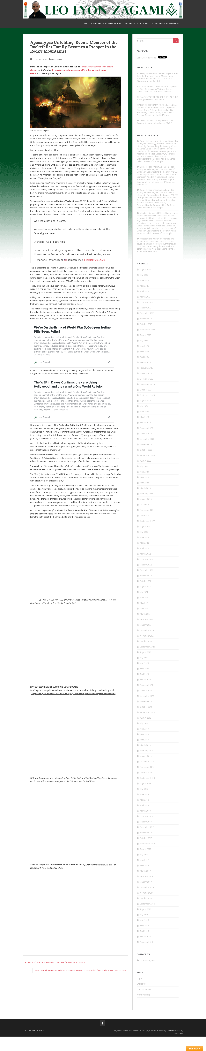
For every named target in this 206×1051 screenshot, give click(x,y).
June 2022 (144, 537)
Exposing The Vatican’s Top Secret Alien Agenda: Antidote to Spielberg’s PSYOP (155, 121)
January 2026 (146, 307)
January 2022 (146, 564)
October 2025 (146, 324)
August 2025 (145, 335)
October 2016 (146, 898)
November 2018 (147, 767)
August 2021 (145, 586)
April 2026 (144, 291)
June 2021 (144, 597)
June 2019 (144, 728)
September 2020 (147, 646)
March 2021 (145, 614)
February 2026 (146, 302)
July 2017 (144, 854)
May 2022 (144, 542)
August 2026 (145, 269)
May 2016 (144, 925)
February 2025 (146, 368)
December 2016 (147, 887)
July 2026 (144, 275)
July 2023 (144, 466)
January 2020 (146, 690)
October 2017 (146, 838)
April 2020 (144, 674)
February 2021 (146, 619)
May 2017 (144, 865)
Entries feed (142, 983)
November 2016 (147, 892)
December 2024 (147, 378)
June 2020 (144, 663)
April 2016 (144, 931)
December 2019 (147, 696)
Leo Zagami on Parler (34, 1031)
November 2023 (147, 444)
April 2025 (144, 357)
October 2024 (146, 389)
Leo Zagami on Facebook (136, 23)
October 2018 (146, 772)
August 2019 (145, 717)
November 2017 (147, 832)
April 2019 (144, 739)
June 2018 (144, 794)
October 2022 (146, 515)
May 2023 (144, 477)
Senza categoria (147, 960)
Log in (139, 978)
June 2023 (144, 471)
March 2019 (145, 745)
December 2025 (147, 313)
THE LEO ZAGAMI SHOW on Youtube (106, 23)
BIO (85, 23)
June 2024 (144, 411)
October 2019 (146, 707)
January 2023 (146, 499)
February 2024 (146, 428)
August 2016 (145, 909)
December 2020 (147, 630)
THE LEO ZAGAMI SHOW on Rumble (166, 23)
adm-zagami (56, 59)
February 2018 (146, 816)
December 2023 (147, 439)
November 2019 (147, 701)
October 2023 (146, 450)
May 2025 (144, 351)
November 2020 (147, 635)
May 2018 (144, 799)
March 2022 (145, 553)
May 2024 (144, 417)
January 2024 (146, 433)
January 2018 (146, 821)
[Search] (176, 40)
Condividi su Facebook (147, 57)
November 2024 (147, 384)
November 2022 (147, 510)
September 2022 (147, 521)
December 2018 (147, 761)
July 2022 (144, 532)
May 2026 (144, 285)
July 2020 (144, 657)
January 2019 (146, 756)
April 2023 (144, 482)
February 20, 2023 (94, 259)
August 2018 (145, 783)
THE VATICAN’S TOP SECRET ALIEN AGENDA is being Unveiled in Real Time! (157, 98)
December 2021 (147, 570)
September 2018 (147, 778)
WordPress (178, 1033)
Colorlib (169, 1031)
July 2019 (144, 723)
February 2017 (146, 876)
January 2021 (146, 625)
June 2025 (144, 346)
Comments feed (144, 989)
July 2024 (144, 406)
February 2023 (146, 493)
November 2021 (147, 575)
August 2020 (145, 652)
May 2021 (144, 603)
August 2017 (145, 849)
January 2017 (146, 882)
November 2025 (147, 318)
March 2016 (145, 936)
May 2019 (144, 734)
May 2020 (144, 668)
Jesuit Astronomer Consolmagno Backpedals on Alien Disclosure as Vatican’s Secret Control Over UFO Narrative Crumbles (157, 89)
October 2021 (146, 581)
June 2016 (144, 920)
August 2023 (145, 460)
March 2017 (145, 871)
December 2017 (147, 827)
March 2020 (145, 679)
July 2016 (144, 914)
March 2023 (145, 488)
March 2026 (145, 296)
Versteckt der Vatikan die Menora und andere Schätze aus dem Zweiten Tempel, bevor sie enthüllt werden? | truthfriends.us (156, 241)
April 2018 (144, 805)
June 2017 (144, 860)
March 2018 (145, 810)
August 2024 (145, 400)
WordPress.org (143, 994)
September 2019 (147, 712)
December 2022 (147, 504)
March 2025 (145, 362)
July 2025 (144, 340)
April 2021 (144, 608)
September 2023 (147, 455)
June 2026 (144, 280)
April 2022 (144, 548)
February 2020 (146, 685)
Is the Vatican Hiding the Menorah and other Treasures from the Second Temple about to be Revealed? (156, 249)
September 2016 (147, 903)
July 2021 (144, 592)
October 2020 (146, 641)
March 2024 (145, 422)
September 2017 (147, 843)
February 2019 (146, 750)
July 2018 (144, 789)
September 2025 (147, 329)
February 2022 (146, 559)
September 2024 (147, 395)
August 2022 (145, 526)
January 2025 (146, 373)
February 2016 (146, 942)
